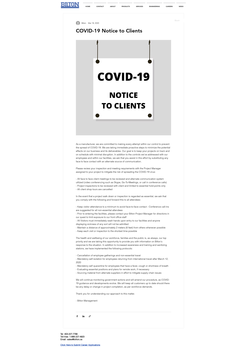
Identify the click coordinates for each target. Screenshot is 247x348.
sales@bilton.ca (74, 339)
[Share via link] (90, 316)
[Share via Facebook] (77, 316)
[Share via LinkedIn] (83, 316)
